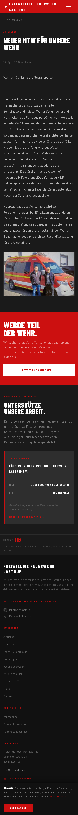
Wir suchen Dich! (13, 674)
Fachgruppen (11, 659)
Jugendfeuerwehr (13, 666)
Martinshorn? (11, 681)
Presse (7, 696)
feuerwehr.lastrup (19, 610)
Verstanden (18, 807)
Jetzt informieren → (38, 370)
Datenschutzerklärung (16, 724)
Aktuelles (8, 636)
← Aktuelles (12, 19)
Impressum (10, 716)
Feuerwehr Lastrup (20, 616)
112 (18, 540)
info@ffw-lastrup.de (14, 770)
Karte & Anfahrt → (21, 778)
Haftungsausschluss (15, 731)
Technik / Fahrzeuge (15, 651)
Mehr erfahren (57, 796)
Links (6, 689)
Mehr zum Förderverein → (27, 516)
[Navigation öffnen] (68, 6)
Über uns (8, 644)
